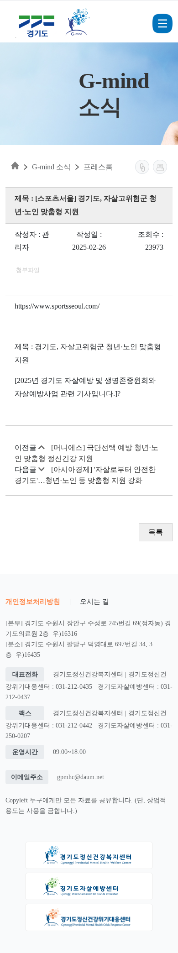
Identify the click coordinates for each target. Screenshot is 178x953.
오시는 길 (94, 601)
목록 (155, 532)
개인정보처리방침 (32, 601)
